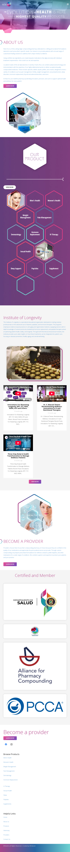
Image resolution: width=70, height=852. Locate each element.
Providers (6, 835)
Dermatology (7, 775)
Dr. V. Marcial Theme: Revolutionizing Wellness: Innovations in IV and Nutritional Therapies (52, 407)
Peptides (6, 799)
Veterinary (6, 830)
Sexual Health (7, 791)
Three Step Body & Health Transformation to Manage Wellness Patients (18, 456)
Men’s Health (7, 758)
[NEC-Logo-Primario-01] (6, 4)
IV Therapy (6, 786)
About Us (6, 822)
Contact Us (6, 839)
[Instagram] (11, 744)
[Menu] (68, 4)
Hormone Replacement (10, 780)
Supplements (7, 804)
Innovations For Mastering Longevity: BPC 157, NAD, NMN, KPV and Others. (18, 406)
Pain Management (9, 771)
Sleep (5, 795)
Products (6, 826)
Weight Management (9, 767)
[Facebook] (6, 744)
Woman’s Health (8, 762)
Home (5, 817)
